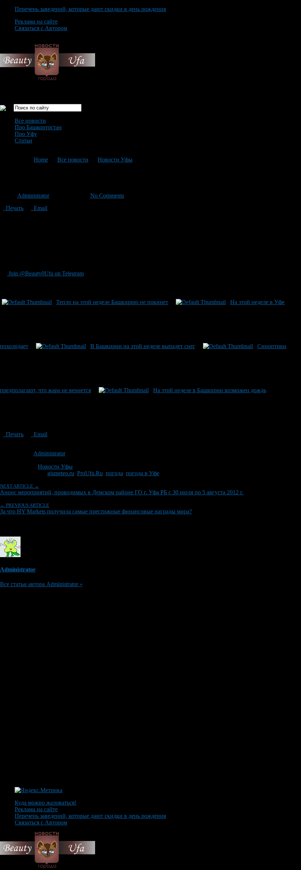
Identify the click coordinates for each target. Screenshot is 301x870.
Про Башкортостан (38, 127)
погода (114, 473)
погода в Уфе (142, 473)
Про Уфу (26, 134)
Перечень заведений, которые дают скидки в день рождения (90, 9)
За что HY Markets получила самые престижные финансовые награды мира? (96, 508)
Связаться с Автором (41, 28)
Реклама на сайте (36, 21)
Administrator (33, 195)
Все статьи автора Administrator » (41, 584)
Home (41, 159)
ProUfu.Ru (90, 473)
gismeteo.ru (60, 473)
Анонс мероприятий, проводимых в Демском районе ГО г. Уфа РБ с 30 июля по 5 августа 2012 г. (121, 489)
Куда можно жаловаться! (45, 802)
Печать (13, 208)
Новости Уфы (115, 159)
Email (39, 208)
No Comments (107, 195)
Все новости (30, 121)
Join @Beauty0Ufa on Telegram (45, 273)
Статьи (23, 140)
